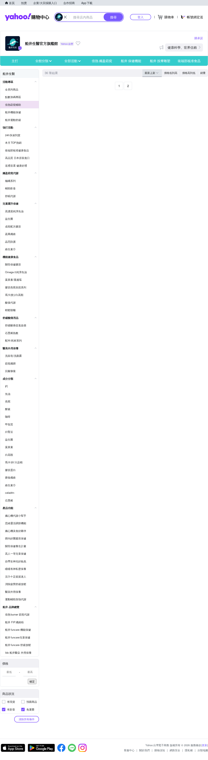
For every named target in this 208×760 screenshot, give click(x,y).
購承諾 (198, 38)
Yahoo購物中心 (27, 17)
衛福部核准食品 (189, 60)
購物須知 (159, 750)
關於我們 (144, 750)
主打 (15, 60)
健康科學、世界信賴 (182, 47)
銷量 (203, 73)
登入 (141, 17)
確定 (32, 681)
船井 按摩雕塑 (160, 60)
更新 (204, 745)
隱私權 (189, 750)
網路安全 (175, 750)
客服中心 (129, 750)
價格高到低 (188, 73)
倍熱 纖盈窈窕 (102, 60)
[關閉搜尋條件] (65, 17)
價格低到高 (170, 73)
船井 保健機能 (131, 60)
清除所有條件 (27, 719)
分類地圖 (202, 750)
